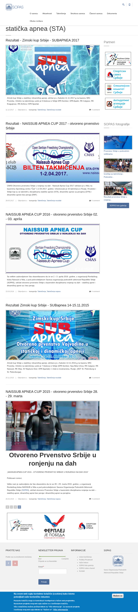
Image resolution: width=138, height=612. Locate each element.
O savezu (34, 13)
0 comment (96, 110)
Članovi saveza (95, 13)
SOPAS (25, 490)
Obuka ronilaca (36, 21)
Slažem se (117, 596)
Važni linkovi (83, 563)
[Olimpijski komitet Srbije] (118, 89)
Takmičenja (61, 13)
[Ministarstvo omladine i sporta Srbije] (118, 59)
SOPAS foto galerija (118, 205)
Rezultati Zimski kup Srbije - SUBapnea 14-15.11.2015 (47, 305)
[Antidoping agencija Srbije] (118, 103)
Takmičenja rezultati (54, 110)
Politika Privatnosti (86, 560)
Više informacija (60, 610)
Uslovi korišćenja (85, 557)
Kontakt (82, 571)
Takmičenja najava (54, 291)
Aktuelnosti (47, 13)
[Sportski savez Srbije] (118, 74)
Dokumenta (112, 13)
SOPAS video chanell (87, 568)
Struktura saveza (77, 13)
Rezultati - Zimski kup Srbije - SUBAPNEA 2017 (42, 40)
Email (41, 567)
